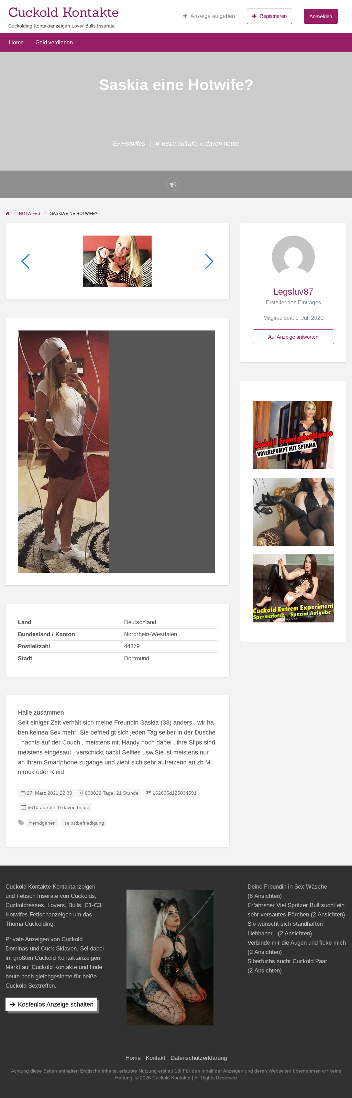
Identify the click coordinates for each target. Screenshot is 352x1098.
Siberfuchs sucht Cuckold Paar (287, 961)
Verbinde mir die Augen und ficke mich (297, 942)
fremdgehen (42, 823)
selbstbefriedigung (84, 823)
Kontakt (155, 1058)
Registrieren (273, 16)
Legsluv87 (293, 291)
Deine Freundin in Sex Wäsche (287, 886)
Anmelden (320, 16)
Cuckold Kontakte (63, 12)
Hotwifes (133, 143)
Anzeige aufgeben (212, 16)
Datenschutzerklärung (198, 1058)
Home (16, 42)
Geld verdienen (54, 42)
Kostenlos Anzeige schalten (56, 1004)
